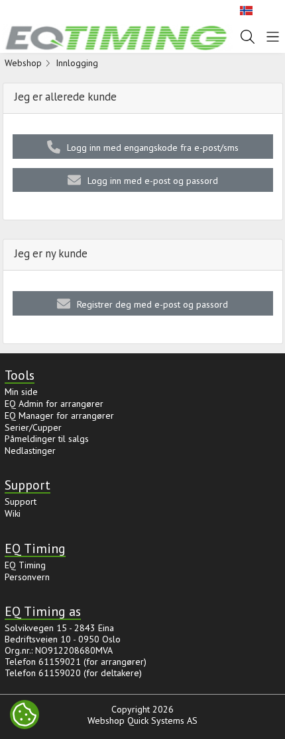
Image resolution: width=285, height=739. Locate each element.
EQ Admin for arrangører (54, 404)
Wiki (13, 513)
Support (20, 501)
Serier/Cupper (33, 427)
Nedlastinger (30, 450)
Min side (21, 392)
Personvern (27, 577)
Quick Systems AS (162, 720)
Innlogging (77, 63)
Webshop (23, 63)
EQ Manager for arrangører (59, 415)
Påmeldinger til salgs (47, 439)
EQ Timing (25, 565)
